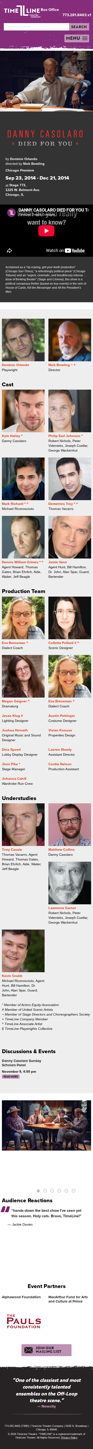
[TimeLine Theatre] (19, 10)
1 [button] (38, 1191)
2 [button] (45, 1191)
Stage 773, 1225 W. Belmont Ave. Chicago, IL (22, 189)
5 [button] (67, 1191)
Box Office (50, 9)
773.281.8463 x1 (76, 15)
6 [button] (74, 1191)
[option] (46, 1125)
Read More (11, 1076)
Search (79, 26)
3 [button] (52, 1191)
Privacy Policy (69, 1437)
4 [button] (59, 1191)
